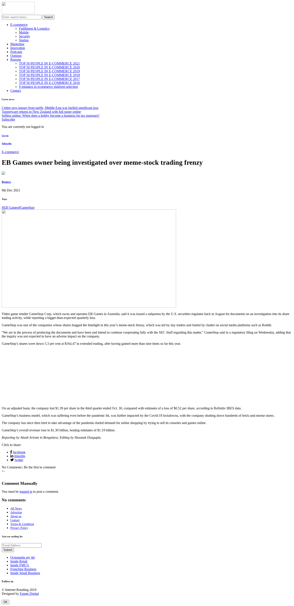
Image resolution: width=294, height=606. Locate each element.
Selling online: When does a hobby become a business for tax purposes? (50, 115)
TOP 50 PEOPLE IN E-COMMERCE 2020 (49, 67)
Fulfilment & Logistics (34, 28)
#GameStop (26, 207)
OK (5, 602)
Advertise (16, 512)
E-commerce (19, 24)
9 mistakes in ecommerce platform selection (48, 87)
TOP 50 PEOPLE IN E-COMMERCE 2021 (49, 63)
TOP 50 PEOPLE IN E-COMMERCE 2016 (49, 83)
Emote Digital (29, 593)
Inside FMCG (19, 565)
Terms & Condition (22, 524)
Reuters (6, 181)
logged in (26, 491)
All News (16, 508)
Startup (24, 40)
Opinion (16, 55)
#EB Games (10, 207)
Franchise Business (23, 569)
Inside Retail (18, 561)
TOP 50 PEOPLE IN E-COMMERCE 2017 (49, 79)
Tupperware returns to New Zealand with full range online (41, 111)
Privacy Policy (19, 528)
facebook (19, 452)
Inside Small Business (25, 573)
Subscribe (8, 119)
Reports (15, 59)
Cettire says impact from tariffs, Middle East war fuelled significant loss (50, 108)
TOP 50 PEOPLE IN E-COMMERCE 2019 (49, 71)
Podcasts (16, 52)
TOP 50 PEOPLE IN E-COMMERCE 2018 (49, 75)
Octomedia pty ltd (22, 557)
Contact (15, 90)
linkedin (19, 456)
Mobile (24, 32)
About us (15, 516)
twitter (19, 460)
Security (24, 36)
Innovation (17, 48)
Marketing (17, 44)
